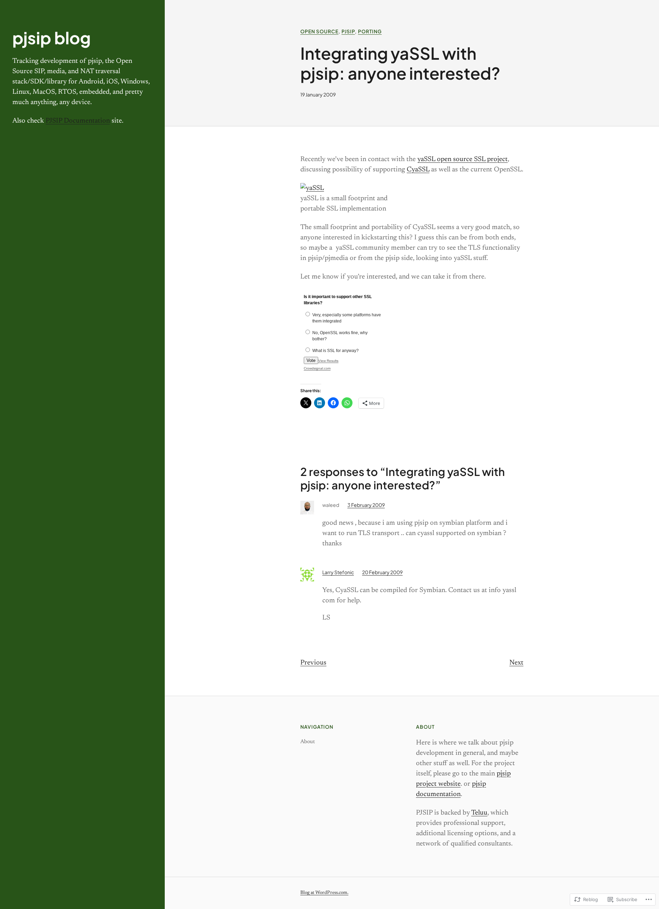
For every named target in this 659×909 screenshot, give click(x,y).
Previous (313, 662)
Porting (370, 31)
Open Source (319, 31)
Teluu (479, 812)
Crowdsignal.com (317, 368)
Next (516, 662)
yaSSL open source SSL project (462, 159)
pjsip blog (51, 37)
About (307, 742)
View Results (328, 361)
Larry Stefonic (338, 572)
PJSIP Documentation (78, 120)
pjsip (348, 31)
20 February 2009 (382, 572)
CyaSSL (418, 169)
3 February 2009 (366, 505)
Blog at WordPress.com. (324, 892)
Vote (311, 360)
